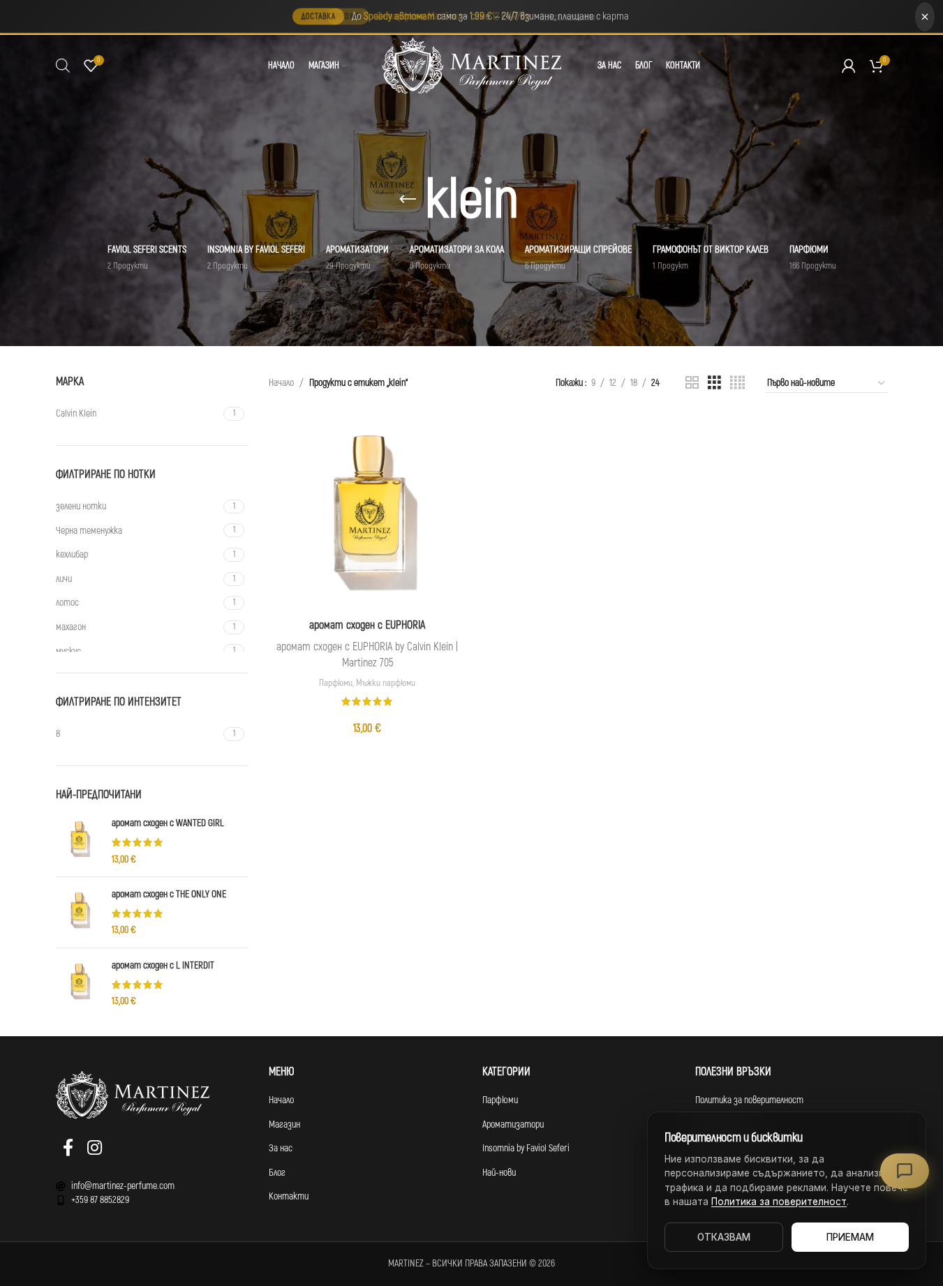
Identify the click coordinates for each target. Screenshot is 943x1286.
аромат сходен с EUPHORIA (367, 625)
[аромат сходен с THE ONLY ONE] (78, 912)
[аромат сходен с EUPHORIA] (367, 512)
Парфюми (335, 683)
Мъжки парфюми (385, 683)
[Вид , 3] (714, 383)
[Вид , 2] (692, 383)
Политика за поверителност (749, 1100)
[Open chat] (904, 1170)
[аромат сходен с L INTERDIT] (78, 983)
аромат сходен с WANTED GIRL (168, 823)
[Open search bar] (63, 66)
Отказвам (723, 1237)
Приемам (850, 1237)
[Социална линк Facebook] (68, 1148)
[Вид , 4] (737, 383)
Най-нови (499, 1173)
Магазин (284, 1124)
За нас (280, 1148)
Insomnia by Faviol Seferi (526, 1148)
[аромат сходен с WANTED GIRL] (78, 841)
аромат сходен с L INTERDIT (163, 965)
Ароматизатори (513, 1124)
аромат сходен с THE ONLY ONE (169, 894)
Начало (281, 383)
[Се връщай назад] (407, 200)
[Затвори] (925, 16)
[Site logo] (472, 65)
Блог (277, 1173)
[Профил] (849, 66)
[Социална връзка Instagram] (94, 1148)
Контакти (289, 1196)
